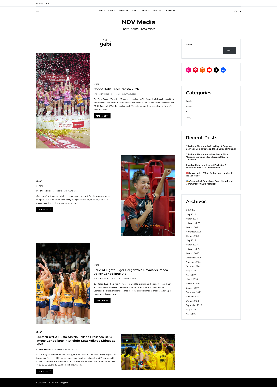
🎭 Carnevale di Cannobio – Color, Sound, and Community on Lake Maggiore (209, 182)
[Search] (240, 11)
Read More (101, 116)
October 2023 (193, 300)
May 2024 (191, 270)
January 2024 (192, 287)
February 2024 (193, 283)
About (111, 10)
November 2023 (194, 296)
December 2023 (193, 292)
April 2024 (191, 274)
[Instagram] (188, 69)
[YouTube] (209, 69)
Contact (158, 10)
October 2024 (193, 266)
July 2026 (190, 210)
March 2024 (192, 279)
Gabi (39, 186)
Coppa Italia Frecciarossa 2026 (116, 89)
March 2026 (192, 218)
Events (146, 10)
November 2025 (194, 231)
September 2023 (194, 305)
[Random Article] (235, 10)
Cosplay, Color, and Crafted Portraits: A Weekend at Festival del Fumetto (206, 166)
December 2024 (193, 257)
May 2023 (191, 309)
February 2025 (193, 248)
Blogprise (64, 383)
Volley (188, 118)
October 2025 (193, 235)
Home (102, 10)
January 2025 (192, 253)
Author (170, 10)
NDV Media (138, 22)
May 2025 (191, 240)
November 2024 (194, 261)
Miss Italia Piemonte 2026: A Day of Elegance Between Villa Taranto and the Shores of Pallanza (211, 147)
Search (189, 45)
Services (123, 10)
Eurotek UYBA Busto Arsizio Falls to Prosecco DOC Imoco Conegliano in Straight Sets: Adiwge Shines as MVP (75, 340)
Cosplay (189, 101)
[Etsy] (202, 69)
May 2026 (191, 214)
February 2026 (193, 222)
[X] (216, 69)
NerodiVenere (102, 94)
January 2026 (192, 227)
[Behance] (223, 69)
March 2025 (192, 244)
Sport (135, 10)
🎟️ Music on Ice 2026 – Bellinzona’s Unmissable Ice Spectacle (210, 174)
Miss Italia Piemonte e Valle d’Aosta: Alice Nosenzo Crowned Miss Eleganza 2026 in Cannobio (207, 157)
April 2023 (191, 313)
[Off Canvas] (37, 11)
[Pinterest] (195, 69)
